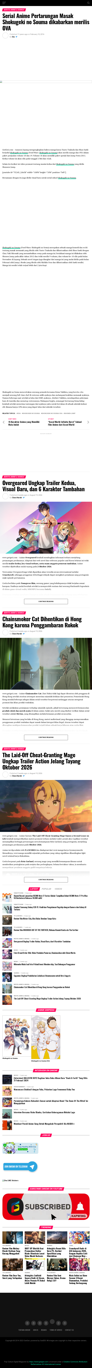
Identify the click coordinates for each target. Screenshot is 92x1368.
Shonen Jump (70, 413)
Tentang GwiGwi (24, 1330)
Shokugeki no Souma (19, 152)
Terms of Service (56, 1330)
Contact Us (69, 1330)
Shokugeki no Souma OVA (52, 413)
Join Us (35, 1330)
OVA (19, 413)
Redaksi (44, 1330)
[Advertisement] (46, 60)
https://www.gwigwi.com (38, 1362)
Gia (13, 37)
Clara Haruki (17, 498)
